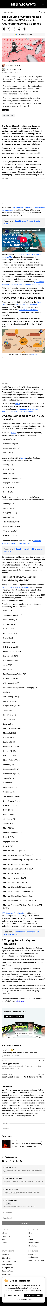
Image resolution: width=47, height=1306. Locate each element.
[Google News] (21, 1161)
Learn (30, 1236)
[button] (23, 1169)
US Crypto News (7, 1268)
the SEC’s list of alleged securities (15, 587)
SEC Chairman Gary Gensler (13, 913)
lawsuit (13, 433)
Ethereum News (7, 1264)
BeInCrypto (34, 355)
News (30, 1233)
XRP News (5, 1255)
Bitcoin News (6, 1258)
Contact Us (6, 1236)
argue (17, 404)
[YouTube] (3, 29)
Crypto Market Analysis (10, 1261)
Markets (11, 12)
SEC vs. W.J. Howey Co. (28, 310)
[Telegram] (14, 29)
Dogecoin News (7, 1271)
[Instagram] (24, 29)
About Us (5, 1239)
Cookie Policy (35, 1290)
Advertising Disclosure (36, 1260)
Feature (4, 12)
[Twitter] (8, 29)
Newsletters (32, 1246)
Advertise (5, 1233)
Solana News (6, 1274)
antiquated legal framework (27, 304)
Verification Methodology (33, 1256)
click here (20, 1001)
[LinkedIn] (19, 29)
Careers (4, 1243)
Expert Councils (33, 1243)
